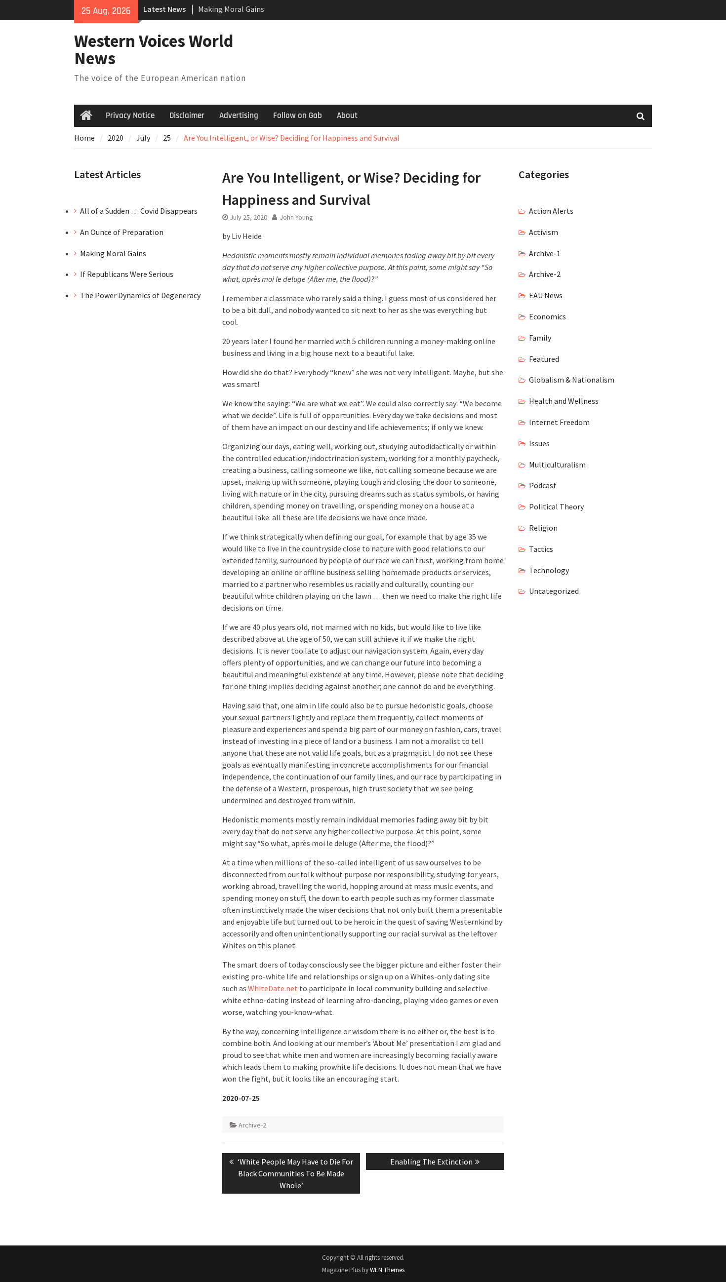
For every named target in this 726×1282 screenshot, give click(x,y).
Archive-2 (252, 1125)
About (347, 115)
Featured (544, 359)
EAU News (546, 295)
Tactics (541, 549)
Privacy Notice (130, 115)
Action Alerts (551, 211)
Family (540, 338)
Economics (547, 316)
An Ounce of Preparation (121, 232)
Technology (549, 570)
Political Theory (556, 506)
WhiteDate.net (273, 988)
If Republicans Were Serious (126, 274)
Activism (543, 232)
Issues (539, 443)
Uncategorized (554, 591)
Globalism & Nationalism (571, 380)
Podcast (543, 485)
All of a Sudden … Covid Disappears (139, 211)
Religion (543, 528)
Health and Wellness (564, 401)
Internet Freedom (559, 422)
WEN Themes (387, 1270)
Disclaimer (186, 115)
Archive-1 (545, 253)
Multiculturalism (557, 464)
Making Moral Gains (231, 9)
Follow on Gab (297, 115)
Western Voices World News (154, 49)
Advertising (238, 115)
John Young (296, 217)
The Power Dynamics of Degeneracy (140, 295)
